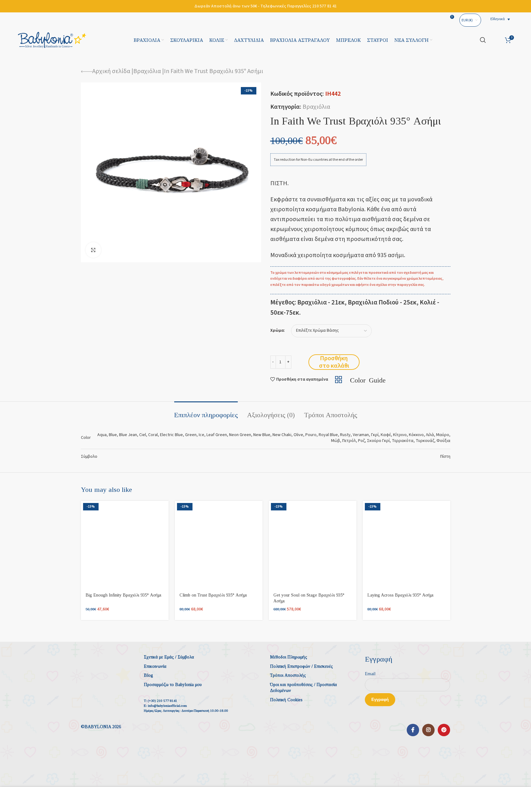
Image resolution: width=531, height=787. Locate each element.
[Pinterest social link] (444, 730)
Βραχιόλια (147, 71)
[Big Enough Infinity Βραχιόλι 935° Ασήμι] (125, 544)
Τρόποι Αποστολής (288, 675)
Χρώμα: (277, 331)
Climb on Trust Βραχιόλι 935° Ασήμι (213, 595)
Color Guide (368, 379)
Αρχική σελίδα (111, 71)
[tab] (206, 411)
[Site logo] (52, 40)
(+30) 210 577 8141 (162, 700)
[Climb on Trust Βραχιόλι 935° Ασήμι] (219, 544)
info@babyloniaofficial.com (167, 705)
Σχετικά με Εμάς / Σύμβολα (169, 657)
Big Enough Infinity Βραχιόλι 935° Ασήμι (123, 595)
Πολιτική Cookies (286, 699)
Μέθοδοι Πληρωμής (288, 657)
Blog (148, 675)
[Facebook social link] (413, 730)
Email (370, 673)
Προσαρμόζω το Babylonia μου (173, 684)
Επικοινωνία (155, 666)
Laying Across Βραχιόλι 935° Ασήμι (400, 595)
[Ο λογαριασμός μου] (495, 40)
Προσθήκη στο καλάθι (334, 362)
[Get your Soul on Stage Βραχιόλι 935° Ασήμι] (312, 544)
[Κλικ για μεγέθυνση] (93, 250)
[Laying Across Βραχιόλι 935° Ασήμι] (406, 544)
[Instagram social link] (428, 730)
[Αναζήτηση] (483, 40)
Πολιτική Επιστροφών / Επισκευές (301, 666)
